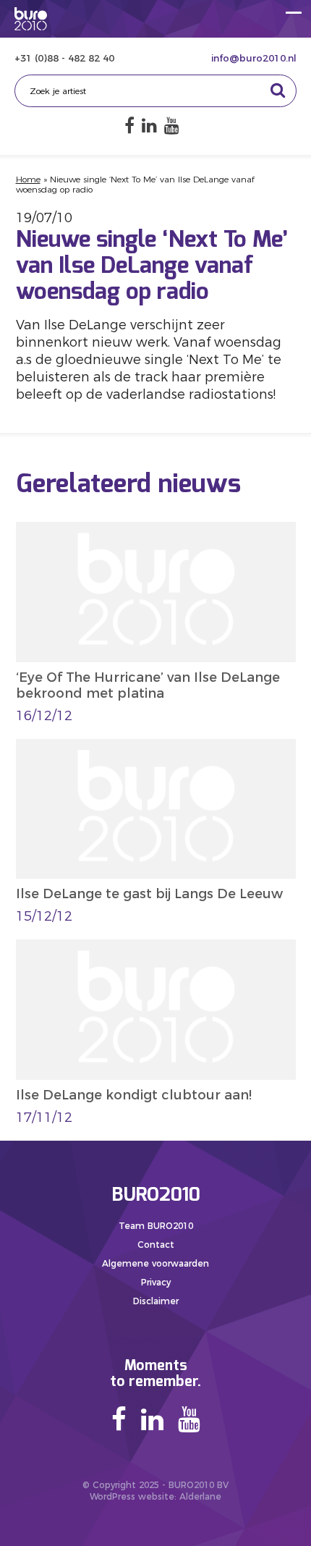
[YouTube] (171, 126)
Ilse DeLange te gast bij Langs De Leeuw (149, 894)
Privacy (156, 1282)
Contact (155, 1244)
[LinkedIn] (149, 126)
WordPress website (132, 1496)
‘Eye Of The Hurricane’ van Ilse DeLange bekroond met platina (148, 685)
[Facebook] (129, 126)
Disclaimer (156, 1301)
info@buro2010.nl (254, 58)
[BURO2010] (30, 18)
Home (28, 179)
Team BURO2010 (156, 1225)
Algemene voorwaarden (155, 1263)
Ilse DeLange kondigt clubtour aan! (134, 1095)
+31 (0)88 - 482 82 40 (64, 58)
